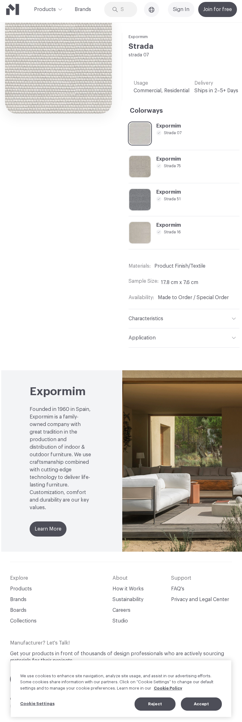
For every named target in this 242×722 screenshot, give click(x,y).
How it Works (128, 588)
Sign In (181, 9)
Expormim (138, 37)
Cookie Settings (37, 704)
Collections (23, 620)
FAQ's (177, 588)
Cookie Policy (168, 688)
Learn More (48, 529)
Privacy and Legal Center (200, 599)
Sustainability (127, 599)
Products (45, 9)
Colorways (146, 111)
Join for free (217, 9)
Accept (201, 704)
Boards (18, 610)
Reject (155, 704)
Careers (121, 610)
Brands (83, 9)
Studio (120, 620)
